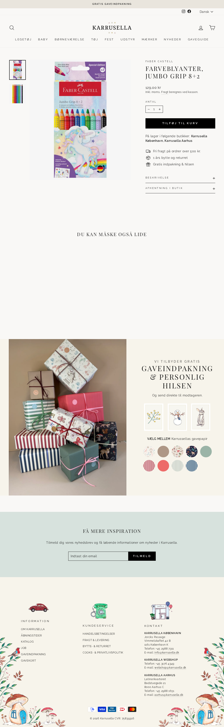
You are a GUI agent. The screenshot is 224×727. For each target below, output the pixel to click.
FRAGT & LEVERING (96, 640)
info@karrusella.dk (166, 652)
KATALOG (27, 641)
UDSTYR (128, 39)
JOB (23, 648)
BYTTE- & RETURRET (97, 646)
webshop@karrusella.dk (170, 667)
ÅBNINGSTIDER (31, 635)
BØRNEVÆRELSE (70, 39)
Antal (151, 101)
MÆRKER (150, 39)
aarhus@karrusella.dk (168, 694)
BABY (43, 39)
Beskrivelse (157, 177)
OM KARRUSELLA (33, 629)
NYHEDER (172, 39)
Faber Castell (159, 61)
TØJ (94, 39)
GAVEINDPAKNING (33, 654)
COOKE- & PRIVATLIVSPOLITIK (103, 652)
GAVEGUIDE (198, 39)
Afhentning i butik (164, 188)
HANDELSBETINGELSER (99, 633)
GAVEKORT (28, 660)
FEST (109, 39)
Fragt (164, 92)
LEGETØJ (23, 39)
